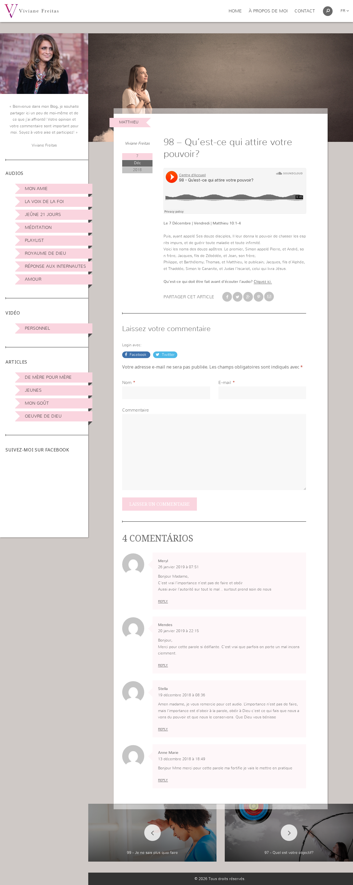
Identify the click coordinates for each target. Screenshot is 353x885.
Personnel (37, 328)
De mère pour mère (48, 377)
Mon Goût (37, 403)
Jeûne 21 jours (43, 214)
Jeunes (33, 390)
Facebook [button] (138, 355)
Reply (163, 601)
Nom (127, 382)
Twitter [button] (168, 355)
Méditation (38, 227)
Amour (33, 279)
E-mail (224, 382)
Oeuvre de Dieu (43, 416)
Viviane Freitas (137, 143)
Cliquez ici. (263, 282)
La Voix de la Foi (44, 201)
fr (343, 11)
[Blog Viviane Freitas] (31, 11)
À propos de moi (268, 11)
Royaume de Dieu (45, 253)
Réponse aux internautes (55, 266)
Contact (305, 11)
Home (235, 11)
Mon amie (36, 188)
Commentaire (135, 410)
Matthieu (128, 122)
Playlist (34, 240)
